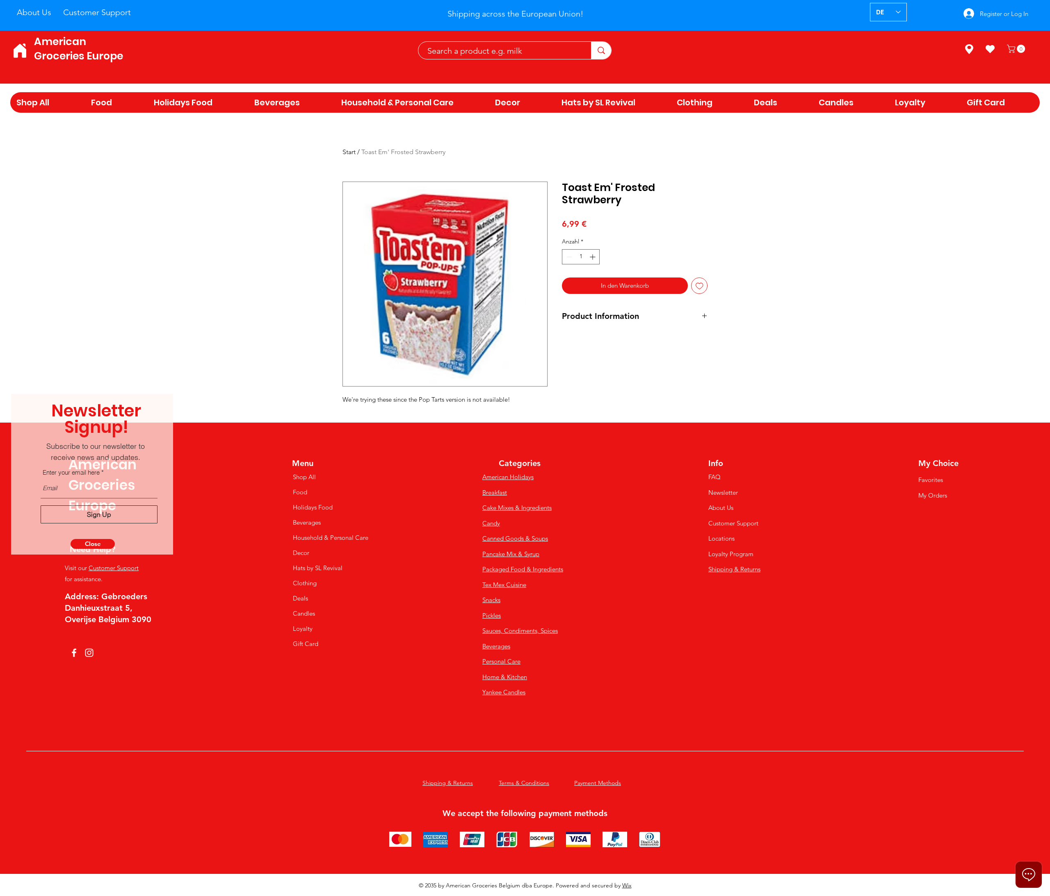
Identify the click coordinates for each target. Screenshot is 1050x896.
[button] (93, 544)
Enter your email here (71, 472)
